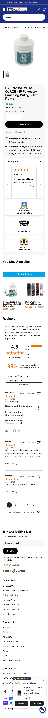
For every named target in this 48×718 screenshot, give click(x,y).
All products (14, 27)
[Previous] (5, 291)
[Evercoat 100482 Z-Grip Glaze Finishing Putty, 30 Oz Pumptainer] (13, 289)
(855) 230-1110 (10, 678)
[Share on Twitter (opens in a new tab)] (19, 431)
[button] (24, 161)
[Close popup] (43, 680)
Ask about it (36, 703)
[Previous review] (7, 184)
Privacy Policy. (8, 560)
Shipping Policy (10, 595)
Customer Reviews (12, 641)
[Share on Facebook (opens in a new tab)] (14, 431)
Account (7, 651)
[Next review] (41, 184)
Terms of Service (11, 609)
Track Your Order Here (13, 646)
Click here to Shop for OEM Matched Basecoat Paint (24, 2)
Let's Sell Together (11, 614)
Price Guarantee (11, 604)
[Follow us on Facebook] (6, 691)
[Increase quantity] (20, 117)
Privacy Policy (9, 600)
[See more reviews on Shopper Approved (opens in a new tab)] (23, 431)
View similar (21, 703)
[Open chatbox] (42, 710)
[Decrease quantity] (8, 117)
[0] (43, 9)
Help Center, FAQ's (12, 660)
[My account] (39, 9)
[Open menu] (4, 9)
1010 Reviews (16, 357)
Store (5, 632)
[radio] (34, 346)
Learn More (37, 154)
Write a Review (24, 384)
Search (6, 627)
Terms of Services (32, 557)
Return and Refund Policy (15, 590)
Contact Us (8, 585)
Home (5, 27)
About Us (7, 637)
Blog (5, 655)
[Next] (42, 291)
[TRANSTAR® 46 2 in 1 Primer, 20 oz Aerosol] (35, 289)
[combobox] (24, 17)
